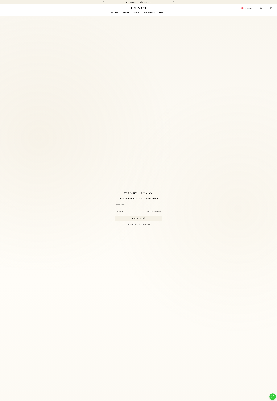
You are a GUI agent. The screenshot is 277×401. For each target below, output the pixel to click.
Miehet (114, 13)
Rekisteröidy (146, 224)
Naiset (126, 13)
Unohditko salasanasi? (154, 211)
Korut (136, 13)
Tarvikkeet (149, 13)
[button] (249, 8)
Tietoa (162, 13)
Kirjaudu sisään (138, 218)
